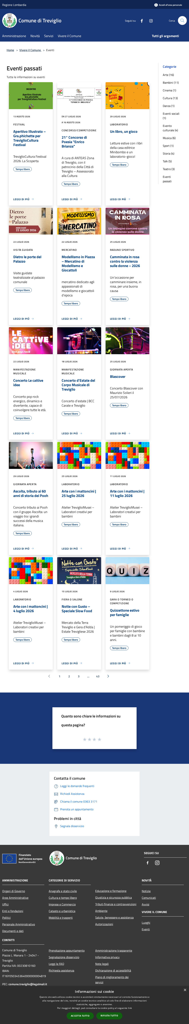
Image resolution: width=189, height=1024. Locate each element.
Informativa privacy (107, 957)
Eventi (146, 929)
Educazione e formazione (110, 891)
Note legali (102, 964)
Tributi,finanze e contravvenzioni (115, 904)
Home (10, 50)
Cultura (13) (170, 98)
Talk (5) (167, 161)
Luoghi (146, 922)
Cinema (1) (169, 90)
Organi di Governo (13, 891)
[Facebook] (140, 20)
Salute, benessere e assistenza (114, 917)
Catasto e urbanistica (62, 911)
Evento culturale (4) (170, 128)
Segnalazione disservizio (64, 957)
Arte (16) (168, 75)
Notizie (146, 891)
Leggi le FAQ (56, 964)
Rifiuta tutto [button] (109, 1015)
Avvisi (145, 904)
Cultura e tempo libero (63, 897)
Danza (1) (168, 106)
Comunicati (149, 897)
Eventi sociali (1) (171, 115)
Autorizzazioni (104, 924)
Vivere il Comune (30, 50)
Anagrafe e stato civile (63, 891)
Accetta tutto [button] (80, 1015)
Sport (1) (168, 145)
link (130, 1008)
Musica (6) (169, 138)
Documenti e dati (13, 931)
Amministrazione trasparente (113, 950)
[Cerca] (182, 20)
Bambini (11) (171, 82)
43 (97, 676)
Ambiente (101, 911)
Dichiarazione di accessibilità (113, 970)
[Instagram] (149, 20)
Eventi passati (167, 179)
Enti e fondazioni (12, 911)
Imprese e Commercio (62, 904)
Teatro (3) (169, 169)
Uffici (5, 904)
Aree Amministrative (15, 897)
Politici (6, 917)
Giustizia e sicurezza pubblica (113, 897)
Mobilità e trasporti (61, 917)
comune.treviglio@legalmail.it (27, 984)
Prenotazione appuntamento (67, 950)
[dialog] (94, 1005)
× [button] (184, 990)
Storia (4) (168, 153)
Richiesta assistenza (61, 970)
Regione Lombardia (14, 5)
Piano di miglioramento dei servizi (112, 979)
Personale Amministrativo (18, 924)
